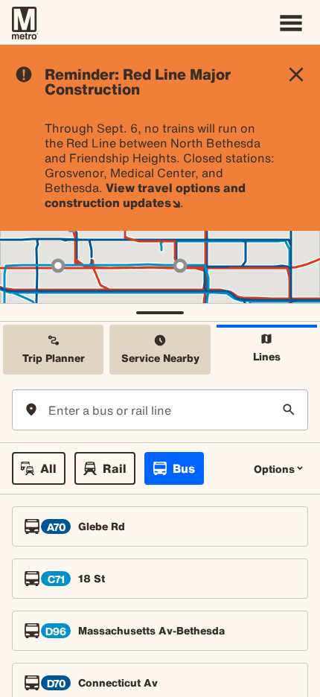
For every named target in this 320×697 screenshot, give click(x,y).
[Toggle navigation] (291, 23)
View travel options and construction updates (145, 195)
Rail (115, 468)
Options (274, 469)
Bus (184, 468)
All (48, 468)
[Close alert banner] (296, 74)
